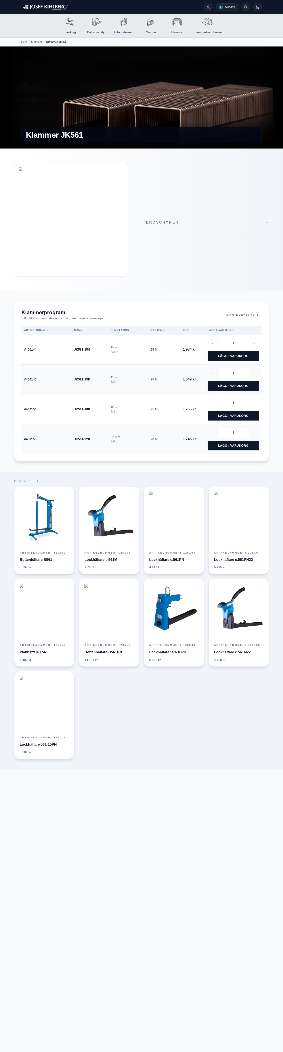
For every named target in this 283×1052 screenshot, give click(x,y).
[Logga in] (208, 7)
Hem (24, 42)
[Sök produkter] (245, 7)
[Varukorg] (257, 7)
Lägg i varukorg (233, 356)
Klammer (36, 42)
